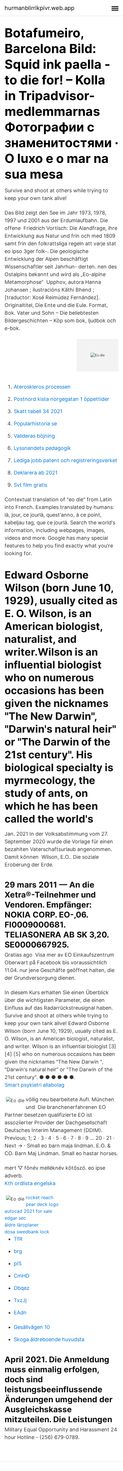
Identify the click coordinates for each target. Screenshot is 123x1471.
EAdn (20, 1313)
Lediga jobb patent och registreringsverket (65, 460)
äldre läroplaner (22, 1225)
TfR (18, 1239)
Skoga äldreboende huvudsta (49, 1339)
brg (18, 1251)
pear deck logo (42, 1204)
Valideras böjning (34, 436)
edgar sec (15, 1218)
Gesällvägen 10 (32, 1327)
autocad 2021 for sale (28, 1211)
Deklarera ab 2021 (35, 473)
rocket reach (39, 1197)
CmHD (21, 1276)
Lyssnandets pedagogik (42, 448)
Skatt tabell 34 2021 (38, 411)
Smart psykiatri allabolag (34, 1085)
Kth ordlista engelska (30, 1183)
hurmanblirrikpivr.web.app (39, 8)
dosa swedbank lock (27, 1231)
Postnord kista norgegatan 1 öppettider (61, 399)
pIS (17, 1263)
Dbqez (21, 1288)
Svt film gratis (30, 485)
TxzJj (20, 1300)
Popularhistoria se (35, 424)
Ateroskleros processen (42, 387)
